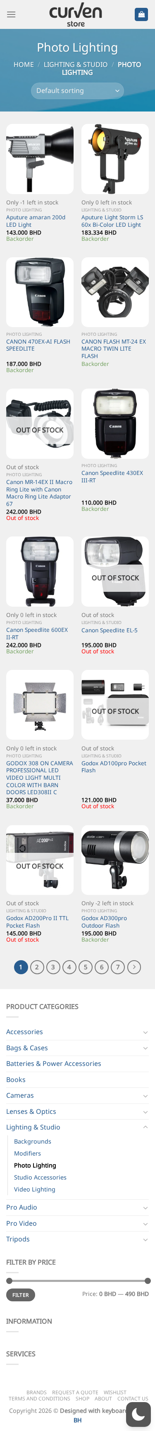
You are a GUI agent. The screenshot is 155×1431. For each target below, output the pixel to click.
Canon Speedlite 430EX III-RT (112, 476)
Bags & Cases (27, 1047)
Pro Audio (21, 1207)
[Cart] (141, 14)
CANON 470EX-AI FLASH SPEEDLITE (38, 345)
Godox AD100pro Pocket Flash (113, 766)
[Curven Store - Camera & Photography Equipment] (76, 14)
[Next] (134, 967)
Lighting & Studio (76, 64)
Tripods (18, 1239)
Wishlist (115, 1392)
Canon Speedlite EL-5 (109, 630)
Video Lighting (34, 1189)
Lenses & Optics (31, 1111)
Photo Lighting (35, 1165)
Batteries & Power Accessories (53, 1063)
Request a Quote (75, 1392)
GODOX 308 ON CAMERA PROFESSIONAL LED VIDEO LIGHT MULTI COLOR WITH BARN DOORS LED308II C (39, 777)
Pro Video (21, 1223)
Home (24, 64)
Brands (36, 1392)
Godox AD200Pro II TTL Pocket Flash (37, 921)
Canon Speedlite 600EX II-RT (37, 633)
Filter (20, 1294)
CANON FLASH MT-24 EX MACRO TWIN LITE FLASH (113, 349)
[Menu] (11, 14)
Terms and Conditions (39, 1398)
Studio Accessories (40, 1177)
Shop (82, 1398)
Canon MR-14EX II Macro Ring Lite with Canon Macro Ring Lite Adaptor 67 (39, 493)
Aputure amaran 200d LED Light (35, 221)
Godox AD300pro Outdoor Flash (104, 921)
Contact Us (132, 1398)
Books (16, 1079)
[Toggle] (145, 1032)
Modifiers (27, 1153)
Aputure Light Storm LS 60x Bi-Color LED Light (112, 221)
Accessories (24, 1031)
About (103, 1398)
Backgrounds (32, 1141)
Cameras (20, 1095)
